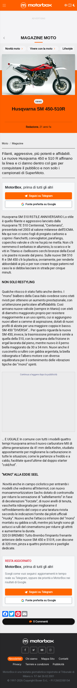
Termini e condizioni (37, 664)
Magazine (17, 143)
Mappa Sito (48, 658)
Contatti (63, 658)
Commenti (40, 621)
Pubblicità (58, 664)
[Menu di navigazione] (4, 5)
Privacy (17, 664)
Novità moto (12, 48)
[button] (25, 650)
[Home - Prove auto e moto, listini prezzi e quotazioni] (36, 5)
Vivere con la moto (41, 48)
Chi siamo (31, 658)
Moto (5, 143)
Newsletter (15, 658)
